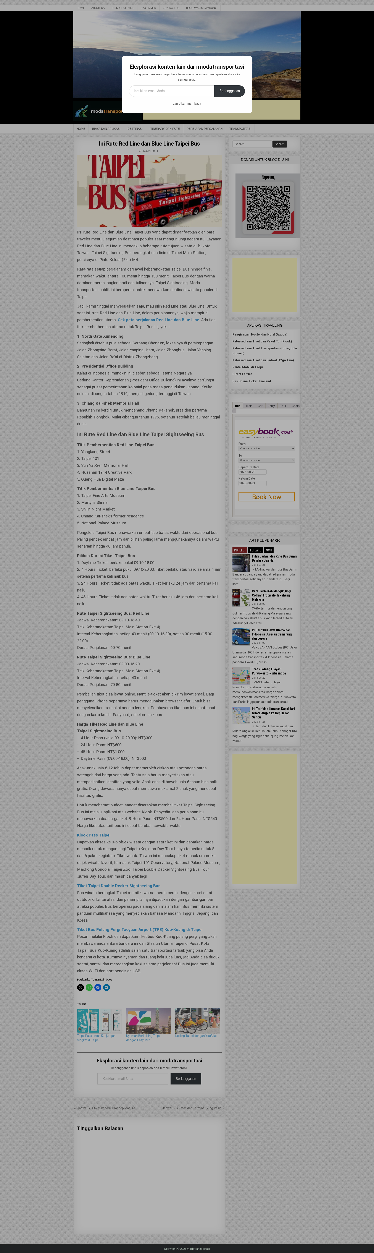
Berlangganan (229, 91)
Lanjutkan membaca (187, 103)
